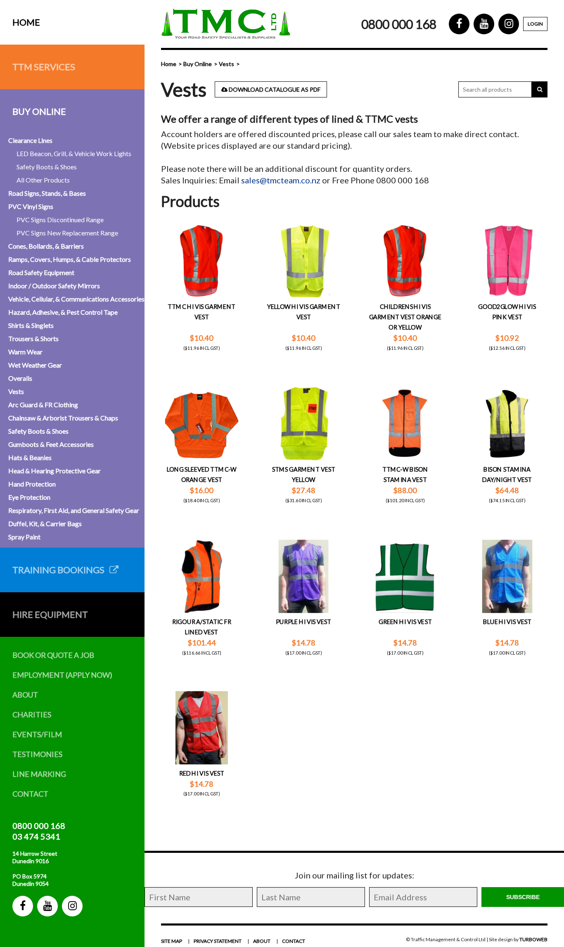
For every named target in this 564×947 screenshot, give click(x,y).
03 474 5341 (36, 836)
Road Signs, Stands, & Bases (47, 193)
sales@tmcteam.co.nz (280, 180)
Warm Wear (25, 352)
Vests (16, 391)
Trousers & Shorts (33, 338)
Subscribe (523, 897)
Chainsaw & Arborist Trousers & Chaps (63, 418)
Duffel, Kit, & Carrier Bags (45, 523)
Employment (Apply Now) (62, 674)
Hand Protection (32, 484)
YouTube (47, 906)
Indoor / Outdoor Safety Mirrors (54, 286)
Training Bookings (60, 569)
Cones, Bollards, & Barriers (46, 246)
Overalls (20, 378)
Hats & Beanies (30, 457)
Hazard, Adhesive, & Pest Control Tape (63, 312)
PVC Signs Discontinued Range (60, 219)
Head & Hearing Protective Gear (54, 471)
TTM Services (43, 66)
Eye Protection (29, 497)
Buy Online (39, 111)
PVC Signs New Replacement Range (67, 233)
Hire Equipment (50, 614)
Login (535, 24)
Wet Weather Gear (35, 365)
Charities (31, 714)
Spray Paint (24, 537)
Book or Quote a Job (53, 655)
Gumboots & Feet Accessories (51, 444)
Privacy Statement (218, 941)
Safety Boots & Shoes (47, 167)
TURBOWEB (533, 939)
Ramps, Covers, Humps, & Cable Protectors (69, 259)
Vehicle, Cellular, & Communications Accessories (76, 299)
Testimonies (37, 754)
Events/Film (37, 734)
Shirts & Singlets (31, 325)
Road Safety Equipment (41, 272)
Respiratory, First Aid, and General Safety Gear (73, 510)
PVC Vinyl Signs (30, 206)
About (25, 694)
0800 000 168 (38, 826)
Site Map (171, 941)
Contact (30, 793)
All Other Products (43, 180)
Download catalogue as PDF (273, 89)
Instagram (72, 906)
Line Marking (39, 773)
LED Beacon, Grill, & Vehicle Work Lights (74, 153)
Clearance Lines (30, 140)
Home (26, 22)
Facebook (22, 906)
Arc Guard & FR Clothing (43, 404)
